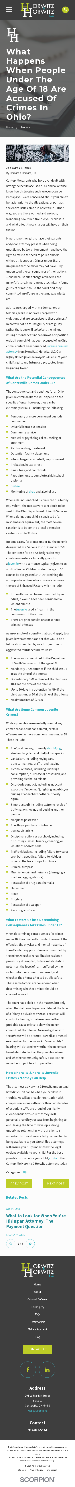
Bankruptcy (37, 1307)
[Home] (37, 10)
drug (32, 492)
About (37, 1292)
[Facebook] (28, 1370)
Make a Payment (37, 1329)
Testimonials (37, 1322)
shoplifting (54, 748)
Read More (15, 1234)
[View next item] (30, 1243)
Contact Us (37, 1349)
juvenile (13, 564)
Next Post (56, 1183)
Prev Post (19, 1183)
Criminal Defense (37, 1299)
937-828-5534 (37, 1430)
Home (37, 1284)
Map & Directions (37, 1410)
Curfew (15, 486)
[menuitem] (22, 1470)
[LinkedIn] (47, 1370)
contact (54, 1158)
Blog (37, 1337)
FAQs (24, 1172)
